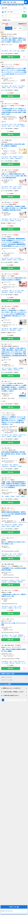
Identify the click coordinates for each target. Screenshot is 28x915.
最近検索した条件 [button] (6, 20)
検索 (24, 16)
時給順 (15, 28)
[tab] (14, 677)
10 (22, 699)
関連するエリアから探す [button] (6, 677)
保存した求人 (14, 906)
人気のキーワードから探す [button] (6, 679)
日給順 (20, 28)
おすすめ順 (8, 28)
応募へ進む (10, 56)
